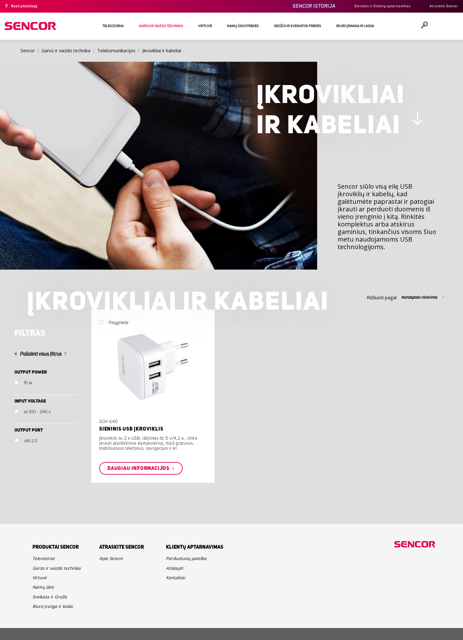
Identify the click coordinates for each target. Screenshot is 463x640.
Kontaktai (177, 611)
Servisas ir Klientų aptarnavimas (371, 6)
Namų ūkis (45, 631)
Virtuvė (41, 619)
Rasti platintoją (27, 6)
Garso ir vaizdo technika (50, 603)
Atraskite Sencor (441, 6)
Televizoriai (46, 587)
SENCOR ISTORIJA (297, 6)
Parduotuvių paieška (190, 587)
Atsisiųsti (177, 599)
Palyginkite (141, 349)
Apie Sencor (114, 587)
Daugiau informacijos (164, 495)
